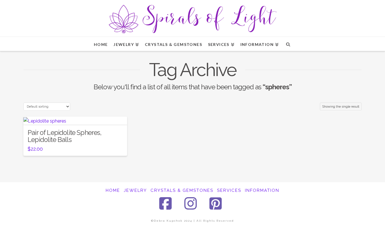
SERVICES (229, 190)
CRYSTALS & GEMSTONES (182, 190)
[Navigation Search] (288, 44)
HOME (113, 190)
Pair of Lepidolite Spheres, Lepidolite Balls (65, 136)
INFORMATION (262, 190)
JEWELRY (135, 190)
